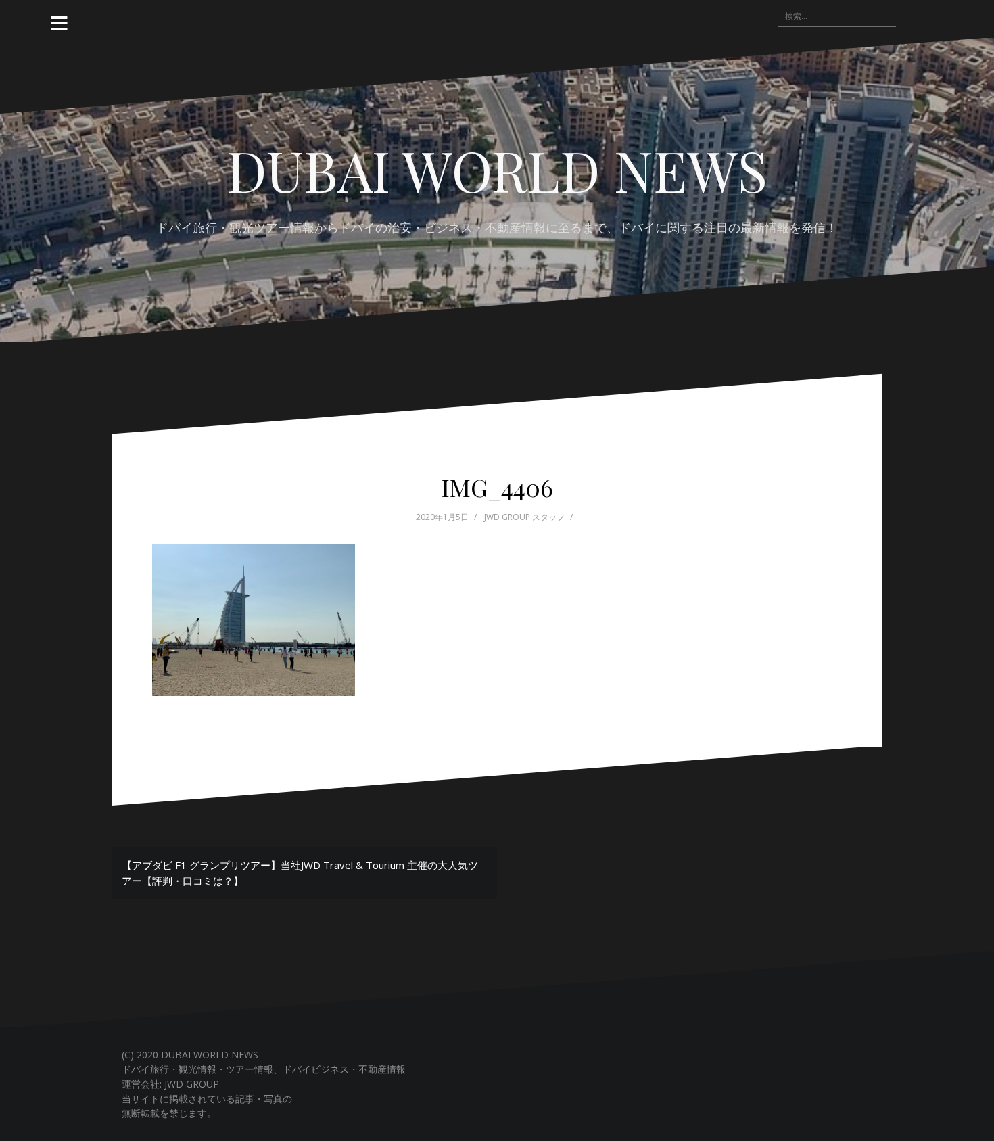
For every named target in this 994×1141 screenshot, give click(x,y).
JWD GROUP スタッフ (524, 517)
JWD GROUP (191, 1083)
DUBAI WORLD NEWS (497, 170)
